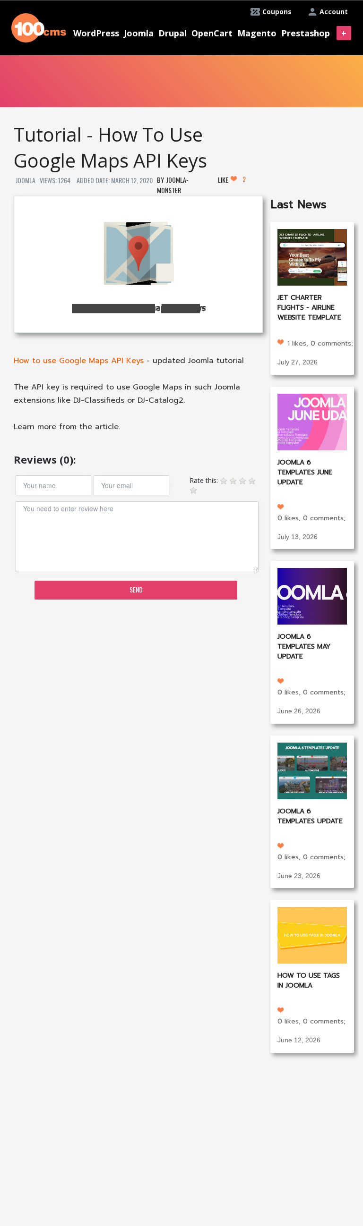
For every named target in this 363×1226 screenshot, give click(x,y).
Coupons (277, 11)
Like (232, 179)
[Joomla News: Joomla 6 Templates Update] (312, 770)
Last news (298, 204)
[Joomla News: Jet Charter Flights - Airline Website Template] (312, 257)
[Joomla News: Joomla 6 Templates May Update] (312, 596)
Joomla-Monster (173, 185)
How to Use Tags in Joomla (308, 980)
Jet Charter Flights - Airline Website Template (309, 307)
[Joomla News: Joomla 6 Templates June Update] (312, 421)
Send (136, 589)
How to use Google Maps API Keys (79, 360)
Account (334, 11)
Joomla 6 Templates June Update (304, 472)
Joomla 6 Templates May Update (303, 646)
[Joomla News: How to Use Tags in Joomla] (312, 934)
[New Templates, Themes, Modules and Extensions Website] (38, 27)
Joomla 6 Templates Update (310, 816)
